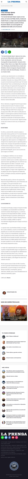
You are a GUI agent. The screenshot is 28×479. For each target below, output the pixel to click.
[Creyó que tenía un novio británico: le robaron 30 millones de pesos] (3, 382)
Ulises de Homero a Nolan (12, 376)
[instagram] (16, 437)
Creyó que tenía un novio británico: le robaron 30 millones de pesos (14, 382)
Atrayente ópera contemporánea (13, 357)
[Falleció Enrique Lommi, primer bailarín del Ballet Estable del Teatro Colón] (3, 342)
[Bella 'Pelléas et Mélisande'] (3, 337)
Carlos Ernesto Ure (6, 29)
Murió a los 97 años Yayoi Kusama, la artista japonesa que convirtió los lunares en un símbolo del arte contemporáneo (14, 318)
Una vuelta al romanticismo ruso (13, 347)
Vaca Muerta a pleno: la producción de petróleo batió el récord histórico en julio (15, 371)
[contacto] (2, 437)
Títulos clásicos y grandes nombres (14, 352)
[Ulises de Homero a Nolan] (3, 377)
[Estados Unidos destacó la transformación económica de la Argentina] (3, 399)
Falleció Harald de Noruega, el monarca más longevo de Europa (15, 387)
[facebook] (2, 52)
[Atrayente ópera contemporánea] (3, 358)
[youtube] (13, 437)
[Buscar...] (26, 2)
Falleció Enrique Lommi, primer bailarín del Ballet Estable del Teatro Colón (16, 342)
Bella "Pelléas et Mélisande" (12, 336)
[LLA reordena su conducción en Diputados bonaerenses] (3, 405)
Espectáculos (6, 5)
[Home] (14, 434)
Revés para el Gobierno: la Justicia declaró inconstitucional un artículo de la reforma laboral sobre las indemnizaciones (15, 416)
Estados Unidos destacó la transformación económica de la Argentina (15, 399)
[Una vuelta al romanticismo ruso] (3, 347)
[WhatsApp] (9, 52)
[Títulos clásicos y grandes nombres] (3, 353)
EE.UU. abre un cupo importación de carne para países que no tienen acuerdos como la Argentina (15, 423)
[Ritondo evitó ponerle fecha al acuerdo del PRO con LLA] (3, 410)
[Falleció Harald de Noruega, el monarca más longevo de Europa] (3, 387)
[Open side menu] (1, 1)
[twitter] (5, 52)
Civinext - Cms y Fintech (14, 476)
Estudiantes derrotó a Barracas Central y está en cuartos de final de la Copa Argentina (15, 393)
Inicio (2, 5)
